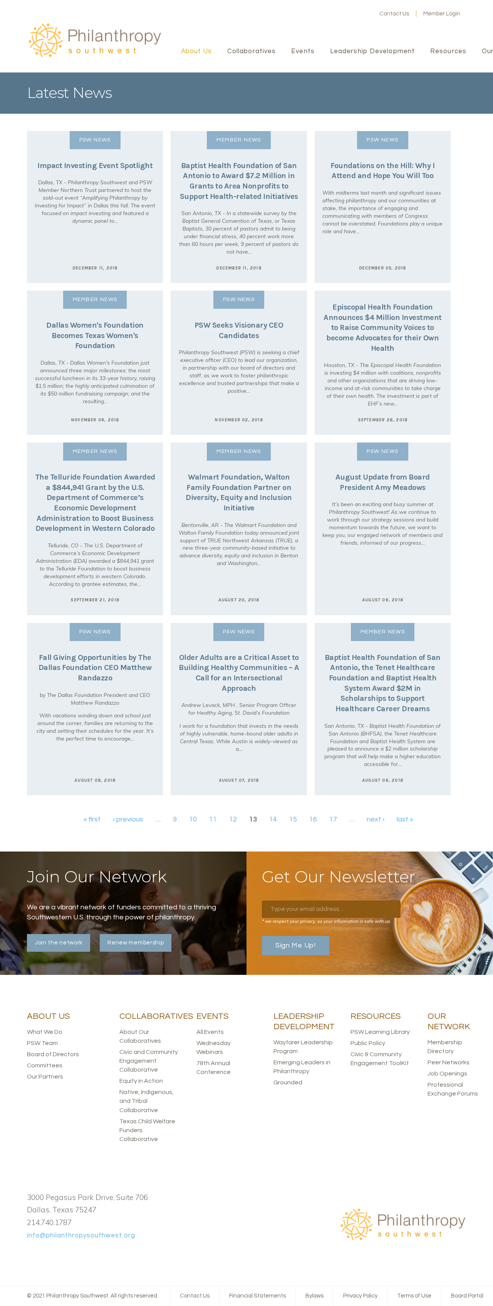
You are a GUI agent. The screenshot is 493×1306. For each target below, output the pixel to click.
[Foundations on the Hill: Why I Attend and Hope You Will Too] (383, 207)
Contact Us (394, 14)
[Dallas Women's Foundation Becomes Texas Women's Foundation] (95, 363)
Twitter (339, 14)
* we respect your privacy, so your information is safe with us (326, 921)
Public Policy (367, 1043)
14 (273, 819)
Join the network (58, 943)
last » (405, 819)
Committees (44, 1065)
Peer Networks (449, 1062)
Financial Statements (257, 1296)
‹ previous (128, 819)
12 (233, 819)
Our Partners (45, 1077)
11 (213, 819)
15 (293, 819)
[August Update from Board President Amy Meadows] (383, 529)
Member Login (441, 14)
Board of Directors (53, 1054)
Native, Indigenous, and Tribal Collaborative (146, 1101)
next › (375, 819)
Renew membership (135, 943)
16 (313, 819)
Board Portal (467, 1296)
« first (92, 819)
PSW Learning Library (380, 1032)
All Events (210, 1032)
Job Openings (447, 1073)
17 (333, 819)
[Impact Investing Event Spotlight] (95, 207)
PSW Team (42, 1043)
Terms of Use (414, 1296)
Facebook (327, 14)
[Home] (94, 56)
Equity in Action (141, 1081)
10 (193, 819)
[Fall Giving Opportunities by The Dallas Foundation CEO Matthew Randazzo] (95, 709)
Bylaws (314, 1296)
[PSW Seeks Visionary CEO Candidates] (239, 363)
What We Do (44, 1032)
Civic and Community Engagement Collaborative (148, 1061)
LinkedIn (351, 14)
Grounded (287, 1082)
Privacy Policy (360, 1296)
